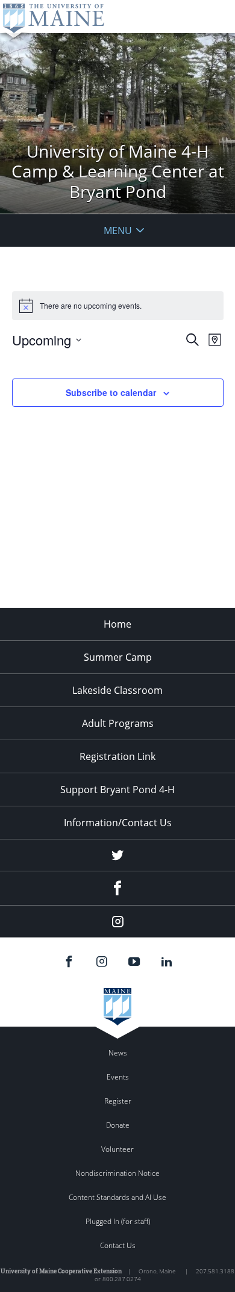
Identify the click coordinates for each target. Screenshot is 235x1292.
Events (118, 1077)
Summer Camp (118, 657)
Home (117, 624)
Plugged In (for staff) (118, 1221)
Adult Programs (118, 723)
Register (117, 1101)
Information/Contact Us (118, 822)
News (117, 1053)
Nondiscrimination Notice (117, 1173)
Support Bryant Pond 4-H (117, 789)
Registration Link (117, 756)
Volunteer (117, 1149)
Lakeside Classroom (117, 690)
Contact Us (118, 1245)
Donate (118, 1125)
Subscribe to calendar (111, 392)
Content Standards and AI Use (117, 1197)
